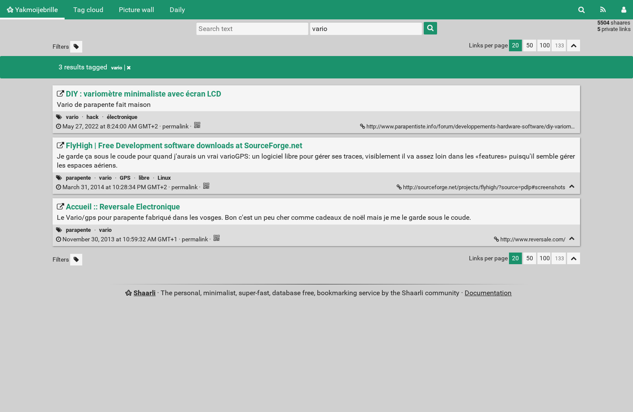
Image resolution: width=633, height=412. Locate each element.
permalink (125, 126)
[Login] (623, 9)
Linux (164, 178)
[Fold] (572, 186)
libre (144, 178)
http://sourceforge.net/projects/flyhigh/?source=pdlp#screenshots (484, 187)
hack (93, 117)
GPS (125, 178)
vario (116, 68)
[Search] (581, 9)
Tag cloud (88, 10)
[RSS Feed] (603, 9)
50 (529, 45)
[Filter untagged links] (76, 47)
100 (545, 45)
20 (515, 45)
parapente (78, 178)
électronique (122, 117)
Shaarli (144, 293)
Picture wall (136, 10)
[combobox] (366, 28)
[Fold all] (573, 45)
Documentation (488, 293)
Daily (177, 10)
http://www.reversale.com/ (533, 239)
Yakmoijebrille (35, 10)
